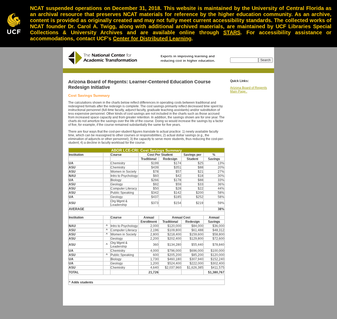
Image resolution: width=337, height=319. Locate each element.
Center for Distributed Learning (152, 38)
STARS (231, 32)
